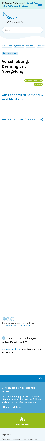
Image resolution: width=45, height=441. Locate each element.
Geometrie (11, 53)
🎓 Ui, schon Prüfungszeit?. (20, 4)
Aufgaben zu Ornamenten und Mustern (22, 97)
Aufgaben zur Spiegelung (22, 119)
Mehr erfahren (14, 407)
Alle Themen (7, 46)
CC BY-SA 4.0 (7, 325)
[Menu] (40, 6)
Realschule (31, 46)
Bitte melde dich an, (12, 349)
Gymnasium (19, 46)
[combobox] (22, 30)
